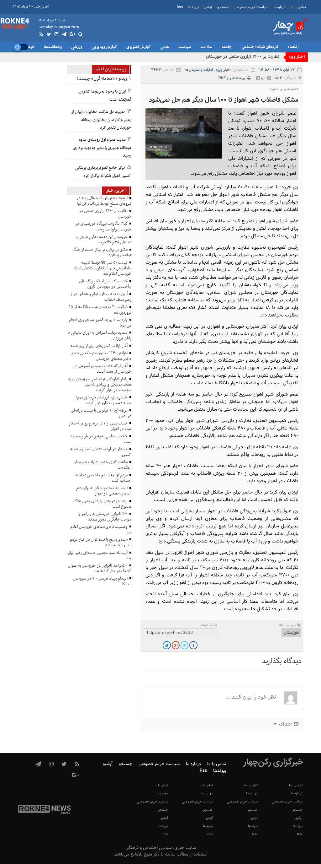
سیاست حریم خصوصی (251, 7)
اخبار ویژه (223, 70)
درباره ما (279, 7)
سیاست (184, 47)
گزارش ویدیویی (104, 47)
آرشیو (208, 7)
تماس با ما (298, 7)
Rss (180, 7)
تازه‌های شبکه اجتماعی (259, 47)
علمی (164, 47)
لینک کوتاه (209, 625)
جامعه (227, 47)
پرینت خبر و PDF (231, 78)
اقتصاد (292, 47)
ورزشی (76, 47)
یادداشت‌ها (53, 47)
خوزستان (291, 632)
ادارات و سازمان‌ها (199, 70)
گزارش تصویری (138, 47)
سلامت (206, 47)
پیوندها (193, 7)
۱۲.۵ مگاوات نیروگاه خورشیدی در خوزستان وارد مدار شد (229, 56)
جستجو (223, 7)
